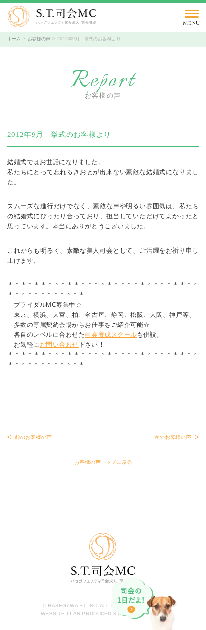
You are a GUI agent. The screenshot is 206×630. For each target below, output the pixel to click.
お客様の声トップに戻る (103, 462)
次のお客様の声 (172, 437)
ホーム (14, 38)
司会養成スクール (111, 334)
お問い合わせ (59, 344)
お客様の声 (39, 38)
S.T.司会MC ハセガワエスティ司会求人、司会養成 (52, 16)
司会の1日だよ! (144, 603)
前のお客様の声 (33, 437)
